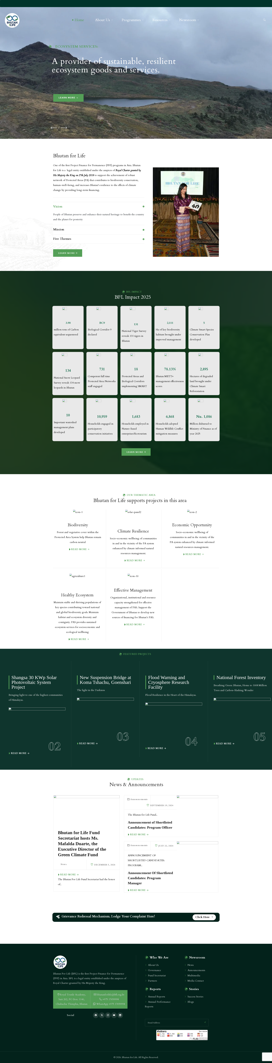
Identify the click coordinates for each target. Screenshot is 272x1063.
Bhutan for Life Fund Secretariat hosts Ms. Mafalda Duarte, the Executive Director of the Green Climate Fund (82, 843)
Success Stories (195, 996)
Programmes (131, 20)
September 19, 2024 (161, 805)
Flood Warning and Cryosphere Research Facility (168, 682)
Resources (159, 20)
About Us (102, 20)
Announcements (139, 799)
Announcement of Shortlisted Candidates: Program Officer (150, 824)
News (64, 864)
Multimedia (194, 975)
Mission (58, 229)
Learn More (67, 97)
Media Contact (196, 981)
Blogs (191, 1002)
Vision (57, 206)
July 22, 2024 (165, 845)
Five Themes (62, 239)
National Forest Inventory (241, 677)
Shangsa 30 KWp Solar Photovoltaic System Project (34, 682)
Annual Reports (156, 996)
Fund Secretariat (157, 975)
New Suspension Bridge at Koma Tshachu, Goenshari (105, 680)
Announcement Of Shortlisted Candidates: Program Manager (150, 878)
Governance (154, 970)
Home (79, 20)
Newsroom (187, 20)
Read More (18, 753)
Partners (152, 981)
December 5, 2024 (104, 864)
